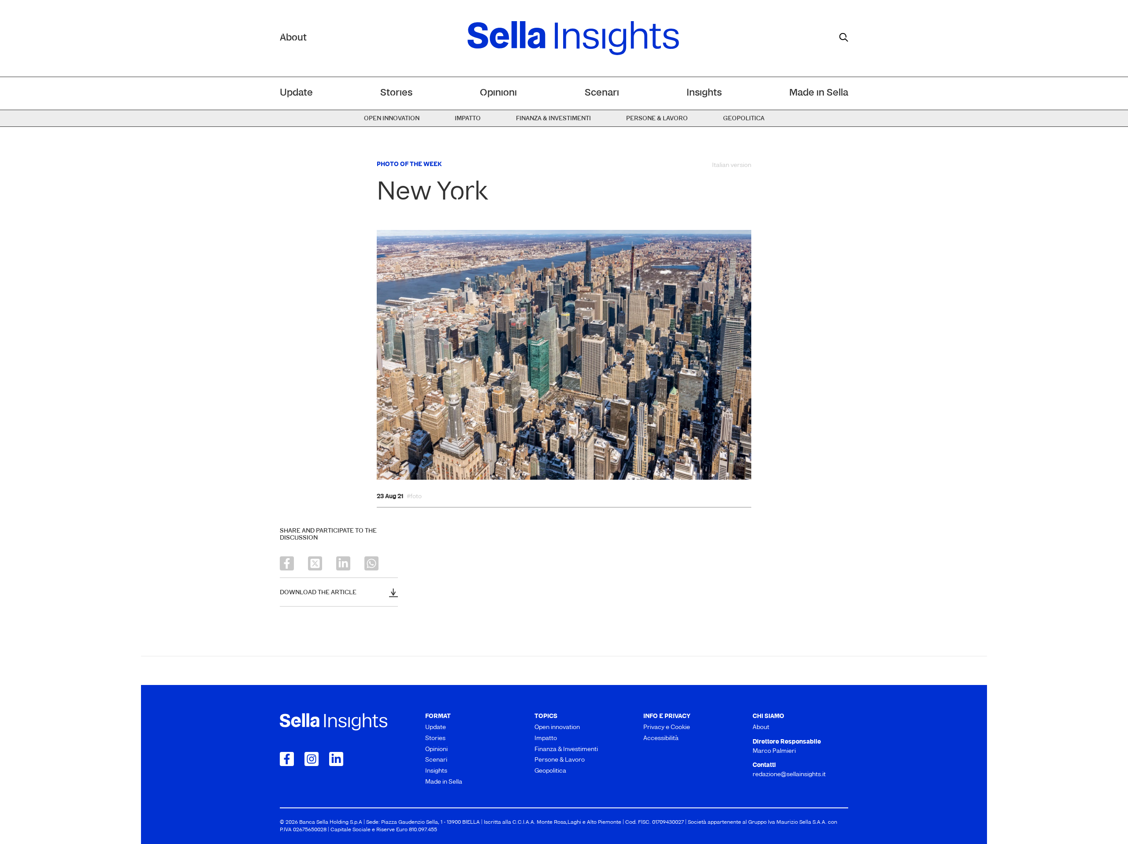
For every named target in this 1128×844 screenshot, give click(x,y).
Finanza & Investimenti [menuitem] (553, 118)
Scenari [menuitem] (602, 93)
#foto (414, 497)
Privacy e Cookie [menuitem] (666, 727)
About (293, 38)
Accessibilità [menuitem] (661, 738)
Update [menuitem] (296, 93)
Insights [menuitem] (704, 93)
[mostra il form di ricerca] (843, 37)
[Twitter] (315, 563)
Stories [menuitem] (396, 93)
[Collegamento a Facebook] (287, 759)
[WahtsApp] (371, 563)
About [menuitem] (761, 727)
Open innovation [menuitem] (391, 118)
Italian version (731, 165)
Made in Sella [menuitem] (818, 93)
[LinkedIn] (343, 563)
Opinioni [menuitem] (498, 93)
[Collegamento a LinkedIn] (336, 759)
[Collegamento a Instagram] (311, 759)
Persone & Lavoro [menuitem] (657, 118)
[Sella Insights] (573, 38)
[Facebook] (287, 563)
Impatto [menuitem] (468, 118)
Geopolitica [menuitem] (743, 118)
